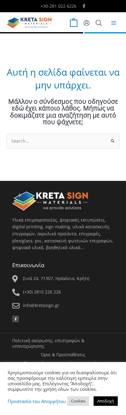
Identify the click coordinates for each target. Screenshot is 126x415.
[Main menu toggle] (114, 23)
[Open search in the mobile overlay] (99, 23)
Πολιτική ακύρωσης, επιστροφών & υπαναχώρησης (48, 343)
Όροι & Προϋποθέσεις (63, 354)
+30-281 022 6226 (58, 6)
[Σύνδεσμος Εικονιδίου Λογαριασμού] (86, 23)
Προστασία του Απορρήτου (37, 401)
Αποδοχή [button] (105, 401)
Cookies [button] (78, 401)
